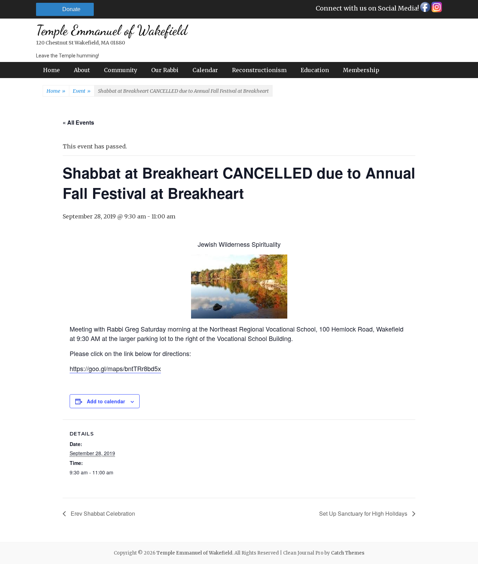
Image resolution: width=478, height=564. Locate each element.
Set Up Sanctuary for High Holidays (364, 513)
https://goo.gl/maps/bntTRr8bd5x (115, 368)
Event (82, 91)
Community (120, 70)
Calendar (205, 70)
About (82, 70)
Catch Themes (347, 553)
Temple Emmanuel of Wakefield (111, 30)
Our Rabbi (164, 70)
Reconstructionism (259, 70)
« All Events (78, 122)
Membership (361, 70)
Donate (71, 9)
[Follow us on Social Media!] (424, 9)
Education (315, 70)
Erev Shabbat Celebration (102, 513)
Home (51, 70)
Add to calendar (106, 401)
